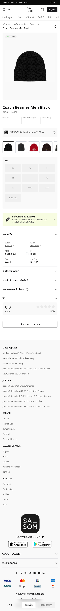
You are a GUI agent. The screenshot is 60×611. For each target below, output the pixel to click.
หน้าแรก (6, 24)
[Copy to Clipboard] (27, 253)
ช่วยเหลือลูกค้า (9, 563)
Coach (33, 24)
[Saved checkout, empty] (42, 9)
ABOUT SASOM (11, 554)
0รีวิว (52, 311)
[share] (54, 26)
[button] (4, 9)
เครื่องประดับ (20, 24)
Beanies (34, 245)
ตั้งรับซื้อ (29, 605)
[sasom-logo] (30, 9)
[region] (30, 66)
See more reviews (30, 324)
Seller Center (8, 2)
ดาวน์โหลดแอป (22, 2)
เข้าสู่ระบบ (52, 9)
